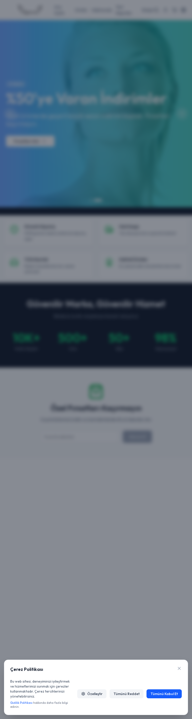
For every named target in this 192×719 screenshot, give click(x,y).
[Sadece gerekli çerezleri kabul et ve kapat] (179, 668)
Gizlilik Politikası (21, 703)
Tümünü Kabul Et (164, 694)
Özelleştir (94, 694)
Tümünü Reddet (127, 694)
